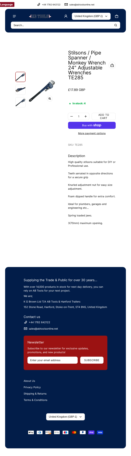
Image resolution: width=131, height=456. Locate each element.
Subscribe (91, 360)
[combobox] (65, 25)
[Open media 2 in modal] (42, 91)
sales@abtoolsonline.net (81, 4)
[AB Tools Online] (40, 16)
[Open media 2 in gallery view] (20, 90)
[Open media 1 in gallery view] (20, 77)
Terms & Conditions (35, 400)
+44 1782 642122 (51, 4)
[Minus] (71, 116)
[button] (116, 16)
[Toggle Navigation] (14, 16)
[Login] (65, 16)
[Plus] (85, 116)
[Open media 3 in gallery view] (20, 102)
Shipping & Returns (35, 393)
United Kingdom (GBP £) (89, 16)
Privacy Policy (32, 387)
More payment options (92, 133)
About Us (29, 380)
